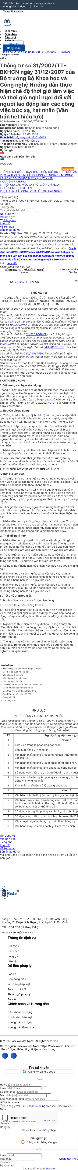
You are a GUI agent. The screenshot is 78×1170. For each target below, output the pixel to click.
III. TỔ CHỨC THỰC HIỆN (16, 187)
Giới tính (5, 1102)
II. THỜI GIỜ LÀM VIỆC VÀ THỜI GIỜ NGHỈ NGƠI (30, 184)
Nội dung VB (8, 213)
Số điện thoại (8, 1091)
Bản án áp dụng (10, 229)
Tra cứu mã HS (17, 989)
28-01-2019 (23, 137)
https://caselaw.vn (52, 1046)
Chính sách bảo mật (20, 1017)
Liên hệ (38, 6)
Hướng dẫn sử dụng (14, 6)
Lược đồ (5, 223)
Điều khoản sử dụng (20, 1012)
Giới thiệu (13, 946)
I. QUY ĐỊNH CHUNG (13, 181)
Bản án (12, 974)
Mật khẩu (6, 1095)
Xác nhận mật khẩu (12, 1098)
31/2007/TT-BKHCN (57, 51)
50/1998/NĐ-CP (36, 353)
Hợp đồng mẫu (17, 979)
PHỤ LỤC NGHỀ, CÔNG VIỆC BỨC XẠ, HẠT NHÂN (31, 191)
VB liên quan (7, 226)
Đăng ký (50, 1168)
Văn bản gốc (8, 217)
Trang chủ (6, 51)
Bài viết (9, 40)
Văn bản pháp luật (28, 51)
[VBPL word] (2, 160)
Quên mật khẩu (68, 1158)
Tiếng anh (9, 220)
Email (3, 1088)
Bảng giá (13, 956)
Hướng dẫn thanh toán (21, 1027)
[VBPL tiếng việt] (2, 153)
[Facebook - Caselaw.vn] (5, 1056)
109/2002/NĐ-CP (20, 324)
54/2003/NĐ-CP (36, 334)
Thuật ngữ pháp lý (19, 994)
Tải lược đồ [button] (7, 207)
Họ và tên (6, 1084)
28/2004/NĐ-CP (10, 343)
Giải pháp (13, 951)
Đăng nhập (49, 1130)
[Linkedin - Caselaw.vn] (14, 1056)
